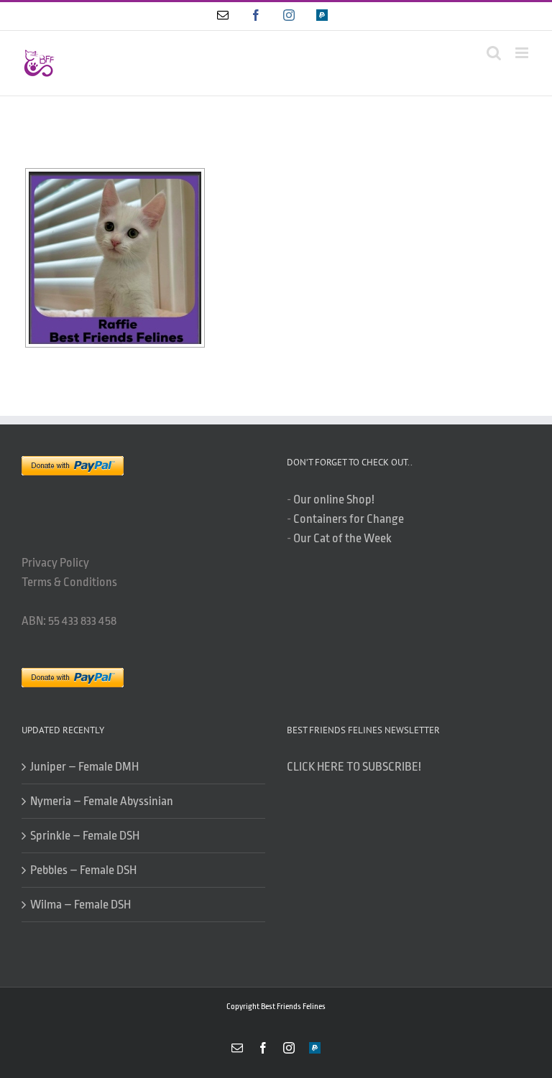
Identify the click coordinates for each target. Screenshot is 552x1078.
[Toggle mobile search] (494, 52)
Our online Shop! (333, 499)
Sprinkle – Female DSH (84, 835)
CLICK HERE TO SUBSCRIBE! (354, 766)
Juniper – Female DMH (84, 766)
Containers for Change (348, 519)
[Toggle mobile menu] (522, 52)
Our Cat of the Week (342, 538)
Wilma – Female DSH (80, 904)
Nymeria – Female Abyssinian (101, 801)
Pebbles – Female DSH (83, 870)
